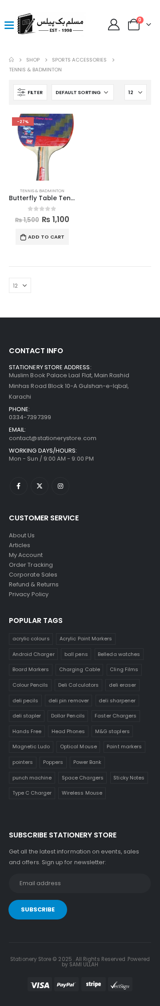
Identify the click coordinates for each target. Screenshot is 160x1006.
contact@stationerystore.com (52, 438)
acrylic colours (31, 638)
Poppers (53, 762)
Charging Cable (79, 669)
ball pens (76, 654)
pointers (22, 762)
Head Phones (68, 731)
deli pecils (25, 700)
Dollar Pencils (68, 715)
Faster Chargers (115, 715)
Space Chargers (83, 777)
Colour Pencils (30, 685)
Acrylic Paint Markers (86, 638)
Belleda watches (119, 654)
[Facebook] (19, 486)
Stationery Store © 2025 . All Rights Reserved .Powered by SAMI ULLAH (80, 962)
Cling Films (124, 669)
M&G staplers (112, 731)
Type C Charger (32, 792)
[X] (39, 486)
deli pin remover (68, 700)
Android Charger (33, 654)
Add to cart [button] (46, 236)
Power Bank (87, 762)
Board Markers (30, 669)
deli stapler (26, 715)
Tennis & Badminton (42, 191)
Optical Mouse (78, 746)
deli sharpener (117, 700)
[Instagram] (60, 486)
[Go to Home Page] (11, 60)
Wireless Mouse (82, 792)
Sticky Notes (128, 777)
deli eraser (122, 685)
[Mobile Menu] (9, 24)
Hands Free (27, 731)
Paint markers (124, 746)
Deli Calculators (78, 685)
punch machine (32, 777)
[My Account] (114, 24)
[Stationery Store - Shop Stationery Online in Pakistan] (32, 24)
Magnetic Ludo (31, 746)
